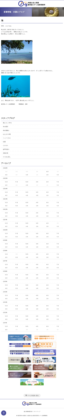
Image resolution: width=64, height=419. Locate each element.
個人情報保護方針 (28, 411)
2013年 (5, 302)
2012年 (5, 312)
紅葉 (4, 141)
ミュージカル (7, 138)
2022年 (5, 209)
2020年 (5, 230)
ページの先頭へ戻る (33, 395)
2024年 (5, 188)
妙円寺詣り (6, 149)
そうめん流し (7, 157)
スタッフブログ (8, 118)
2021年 (5, 219)
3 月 (37, 195)
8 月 (47, 171)
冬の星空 (5, 126)
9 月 (37, 181)
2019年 (5, 240)
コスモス (5, 145)
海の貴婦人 (6, 130)
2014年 (5, 292)
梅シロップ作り (7, 123)
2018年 (5, 250)
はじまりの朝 (7, 134)
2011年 (5, 323)
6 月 (6, 174)
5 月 (17, 195)
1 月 (58, 174)
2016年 (5, 271)
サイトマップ (37, 411)
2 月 (47, 174)
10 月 (27, 181)
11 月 (16, 181)
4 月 (27, 174)
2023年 (5, 199)
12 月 (6, 181)
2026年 (5, 168)
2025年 (5, 178)
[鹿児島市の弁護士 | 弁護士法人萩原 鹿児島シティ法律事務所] (32, 3)
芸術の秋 (5, 153)
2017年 (5, 261)
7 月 (58, 181)
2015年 (5, 281)
